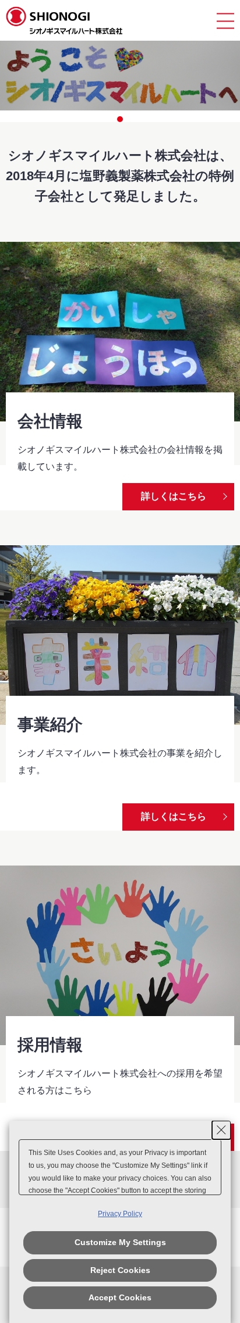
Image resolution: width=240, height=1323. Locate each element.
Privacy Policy (120, 1214)
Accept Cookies (120, 1297)
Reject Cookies (120, 1270)
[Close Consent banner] (221, 1130)
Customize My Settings (120, 1242)
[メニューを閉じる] (225, 20)
